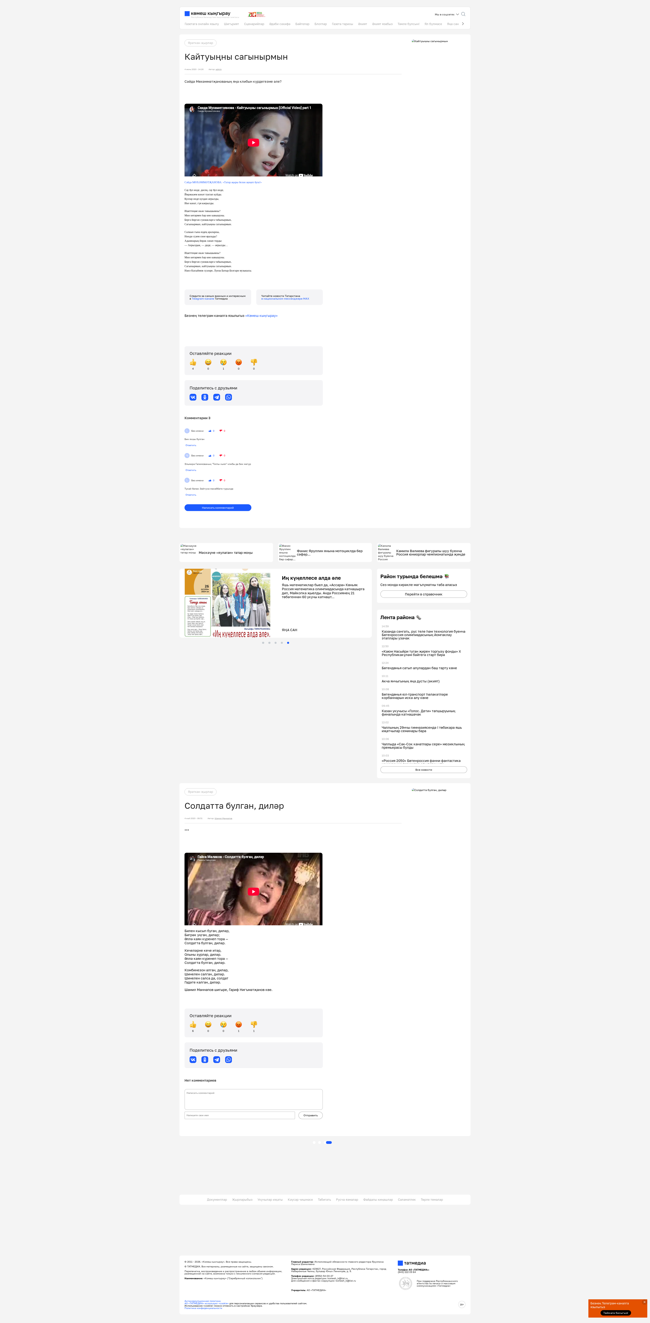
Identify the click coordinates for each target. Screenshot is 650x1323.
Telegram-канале (203, 298)
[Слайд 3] (276, 643)
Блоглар (321, 24)
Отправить (311, 1115)
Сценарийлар (254, 24)
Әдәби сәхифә (279, 24)
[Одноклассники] (204, 397)
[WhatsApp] (228, 397)
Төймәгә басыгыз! (615, 1313)
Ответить (191, 445)
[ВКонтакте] (193, 397)
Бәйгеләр (302, 24)
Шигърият (231, 24)
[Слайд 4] (282, 643)
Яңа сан (453, 24)
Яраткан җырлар (200, 43)
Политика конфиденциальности (203, 1308)
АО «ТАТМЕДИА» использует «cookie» (207, 1303)
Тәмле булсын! (408, 24)
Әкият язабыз (382, 24)
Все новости (423, 769)
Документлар (217, 1199)
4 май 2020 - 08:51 (193, 818)
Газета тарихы (342, 24)
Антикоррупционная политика (203, 1300)
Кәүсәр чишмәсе (300, 1199)
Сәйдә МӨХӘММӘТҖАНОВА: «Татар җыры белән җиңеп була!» (223, 182)
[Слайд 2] (269, 643)
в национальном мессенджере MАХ (285, 298)
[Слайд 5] (288, 643)
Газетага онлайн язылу (202, 24)
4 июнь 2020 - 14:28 (194, 69)
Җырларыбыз (242, 1199)
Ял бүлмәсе (433, 24)
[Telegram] (216, 397)
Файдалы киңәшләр (378, 1199)
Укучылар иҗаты (270, 1199)
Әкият (362, 24)
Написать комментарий (218, 507)
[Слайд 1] (263, 643)
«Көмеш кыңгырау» (261, 315)
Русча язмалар (347, 1199)
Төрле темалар (432, 1199)
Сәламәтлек (407, 1199)
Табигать (324, 1199)
